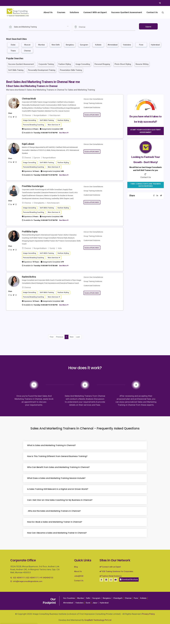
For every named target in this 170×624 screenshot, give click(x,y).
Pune (141, 45)
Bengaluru (70, 45)
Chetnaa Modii (29, 98)
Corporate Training (46, 64)
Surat (88, 603)
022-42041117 (32, 578)
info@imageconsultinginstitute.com (27, 581)
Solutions (74, 12)
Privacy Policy (148, 614)
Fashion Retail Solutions (111, 576)
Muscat (27, 45)
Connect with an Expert (111, 567)
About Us (48, 12)
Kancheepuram (53, 203)
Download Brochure (129, 579)
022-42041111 (19, 578)
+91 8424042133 (46, 578)
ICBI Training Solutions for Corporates (117, 571)
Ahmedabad (112, 45)
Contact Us (152, 12)
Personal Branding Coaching (33, 125)
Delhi (88, 598)
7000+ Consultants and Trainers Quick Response (145, 185)
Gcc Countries (69, 598)
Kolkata (98, 45)
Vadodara (127, 45)
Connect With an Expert (95, 12)
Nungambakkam (40, 115)
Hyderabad (155, 45)
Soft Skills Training (15, 70)
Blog (76, 567)
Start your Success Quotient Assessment (145, 131)
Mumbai (41, 45)
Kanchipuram (55, 115)
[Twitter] (161, 195)
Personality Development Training (41, 70)
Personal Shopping (102, 64)
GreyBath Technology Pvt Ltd (97, 620)
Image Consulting (83, 64)
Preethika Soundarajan (33, 186)
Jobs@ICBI (78, 576)
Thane (13, 51)
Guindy (52, 248)
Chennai (27, 51)
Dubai (13, 45)
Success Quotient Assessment (126, 12)
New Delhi (56, 45)
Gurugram (84, 45)
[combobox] (39, 27)
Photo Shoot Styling (123, 64)
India (60, 248)
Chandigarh (117, 598)
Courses (61, 12)
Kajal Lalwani (28, 144)
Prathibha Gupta (29, 231)
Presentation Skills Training (71, 70)
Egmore (37, 157)
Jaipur (94, 603)
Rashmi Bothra (29, 276)
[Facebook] (153, 195)
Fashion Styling (64, 64)
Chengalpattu (39, 203)
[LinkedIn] (157, 195)
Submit (148, 27)
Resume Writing (142, 64)
